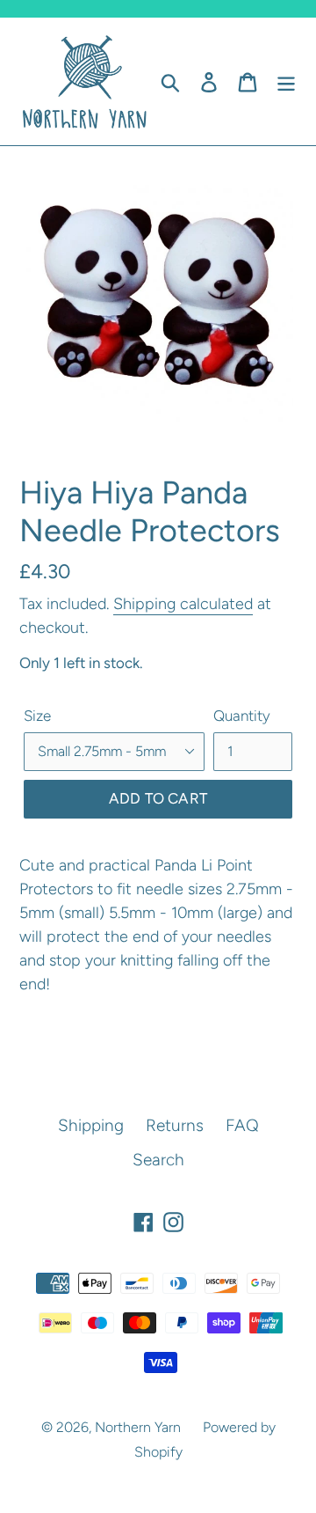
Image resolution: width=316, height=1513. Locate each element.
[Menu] (286, 81)
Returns (175, 1125)
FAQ (242, 1125)
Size (37, 715)
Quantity (241, 715)
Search (158, 1159)
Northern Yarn (138, 1427)
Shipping (91, 1125)
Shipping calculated (183, 603)
